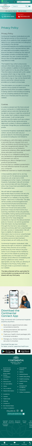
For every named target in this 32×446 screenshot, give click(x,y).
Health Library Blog (24, 376)
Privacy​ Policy (24, 421)
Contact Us (6, 403)
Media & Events (23, 374)
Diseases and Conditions (23, 386)
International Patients (22, 368)
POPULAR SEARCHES (14, 414)
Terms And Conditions (17, 421)
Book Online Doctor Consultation (6, 375)
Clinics (5, 386)
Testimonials (6, 398)
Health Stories (23, 381)
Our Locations (7, 388)
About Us (5, 379)
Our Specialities (7, 383)
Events (21, 383)
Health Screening (24, 379)
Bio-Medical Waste (8, 405)
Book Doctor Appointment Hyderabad (7, 369)
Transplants (22, 389)
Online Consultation (24, 392)
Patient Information (8, 390)
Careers (5, 396)
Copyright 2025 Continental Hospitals (5, 423)
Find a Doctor (7, 381)
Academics (6, 394)
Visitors (21, 372)
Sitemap (5, 401)
